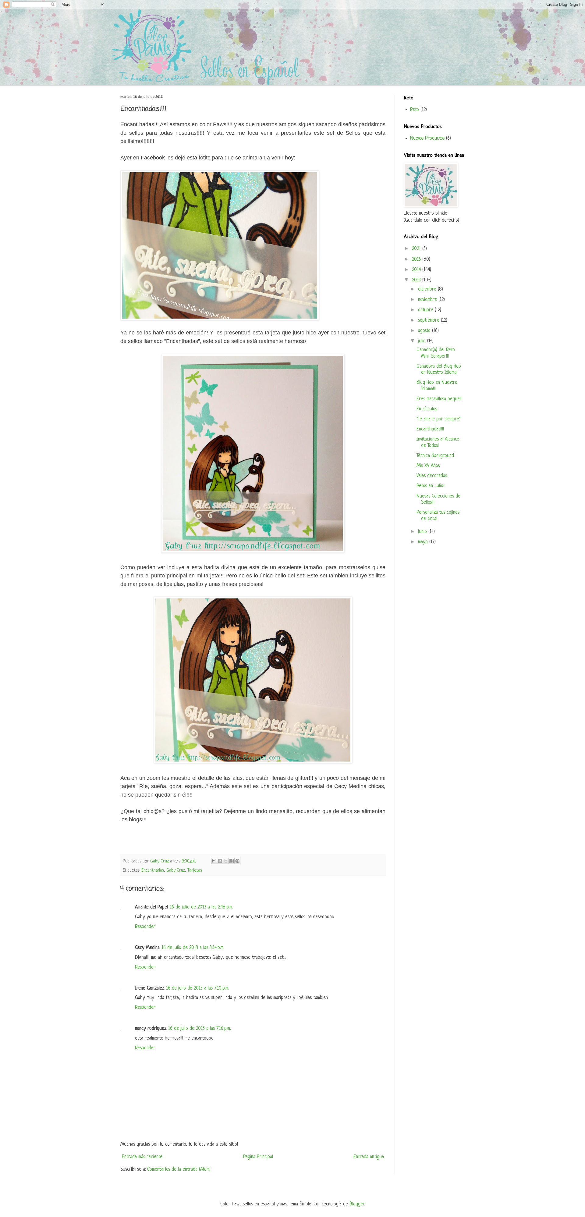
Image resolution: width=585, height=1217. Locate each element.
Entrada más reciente (142, 1157)
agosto (425, 331)
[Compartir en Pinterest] (237, 861)
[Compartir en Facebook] (232, 861)
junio (423, 531)
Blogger (356, 1204)
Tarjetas (194, 870)
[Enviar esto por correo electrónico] (214, 861)
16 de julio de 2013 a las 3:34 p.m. (192, 948)
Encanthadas (152, 870)
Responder (145, 927)
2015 (417, 259)
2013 (417, 280)
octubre (426, 310)
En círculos (427, 409)
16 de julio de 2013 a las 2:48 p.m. (201, 907)
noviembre (428, 299)
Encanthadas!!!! (430, 429)
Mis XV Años (428, 466)
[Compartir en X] (226, 861)
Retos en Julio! (430, 486)
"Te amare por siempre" (439, 419)
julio (422, 341)
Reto (414, 109)
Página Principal (258, 1157)
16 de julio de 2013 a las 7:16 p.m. (199, 1028)
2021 (417, 249)
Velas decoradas (432, 476)
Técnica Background (435, 456)
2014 (417, 270)
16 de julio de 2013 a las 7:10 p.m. (197, 988)
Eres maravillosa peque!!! (440, 399)
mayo (423, 542)
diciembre (428, 289)
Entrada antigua (368, 1157)
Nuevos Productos (427, 138)
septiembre (429, 320)
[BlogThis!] (220, 861)
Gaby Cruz (175, 870)
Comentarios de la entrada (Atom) (179, 1169)
